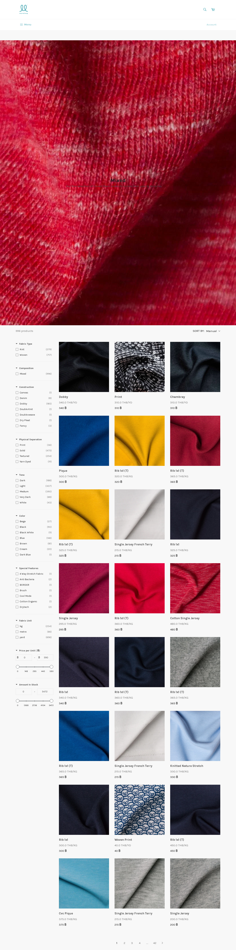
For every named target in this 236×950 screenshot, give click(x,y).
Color (22, 515)
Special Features (28, 568)
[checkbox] (34, 349)
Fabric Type (25, 343)
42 (154, 943)
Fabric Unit (25, 620)
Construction (26, 387)
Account (211, 24)
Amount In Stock (28, 684)
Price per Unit (29, 650)
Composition (26, 368)
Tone (22, 474)
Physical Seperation (30, 439)
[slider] (17, 666)
